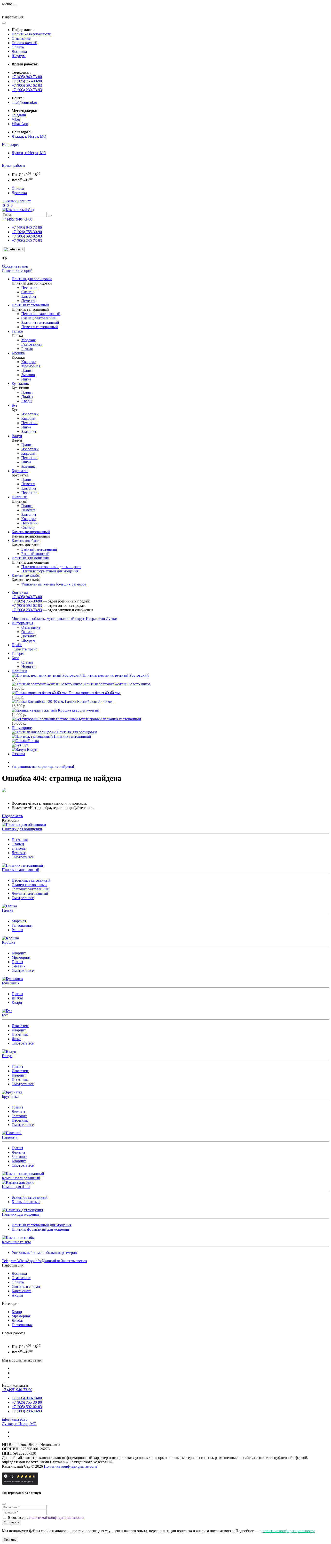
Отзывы (18, 754)
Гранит (17, 962)
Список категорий (17, 271)
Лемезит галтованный (30, 893)
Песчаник (20, 840)
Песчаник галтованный (31, 880)
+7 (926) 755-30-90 (27, 81)
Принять (10, 1539)
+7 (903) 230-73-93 (27, 90)
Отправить (11, 1522)
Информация (22, 623)
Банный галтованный (29, 1197)
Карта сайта (21, 1291)
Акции (17, 1295)
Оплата (18, 47)
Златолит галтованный (30, 889)
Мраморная (21, 957)
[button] (10, 145)
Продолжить (12, 816)
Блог (15, 658)
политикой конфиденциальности (56, 1517)
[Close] (4, 1503)
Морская (19, 921)
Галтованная (22, 925)
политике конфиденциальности (288, 1531)
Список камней (24, 43)
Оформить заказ (15, 266)
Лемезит (18, 853)
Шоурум (18, 56)
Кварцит (19, 953)
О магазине (21, 38)
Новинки (19, 671)
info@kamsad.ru (24, 102)
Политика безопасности (31, 34)
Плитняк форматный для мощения (40, 1229)
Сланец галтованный (29, 885)
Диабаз (17, 998)
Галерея (18, 653)
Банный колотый (26, 1202)
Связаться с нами (26, 1286)
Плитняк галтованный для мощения (41, 1225)
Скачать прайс (24, 649)
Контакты (20, 592)
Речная (17, 930)
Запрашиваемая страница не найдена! (43, 766)
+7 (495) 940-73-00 (27, 77)
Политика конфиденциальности (70, 1466)
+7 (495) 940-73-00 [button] (17, 1390)
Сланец (18, 844)
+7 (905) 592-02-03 (27, 85)
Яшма (16, 1039)
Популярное (22, 728)
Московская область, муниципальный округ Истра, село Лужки (64, 619)
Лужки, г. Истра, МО (29, 136)
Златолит (19, 848)
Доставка (19, 51)
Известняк (20, 1026)
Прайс (17, 645)
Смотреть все (23, 857)
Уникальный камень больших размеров (44, 1253)
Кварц (17, 1002)
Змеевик (18, 966)
